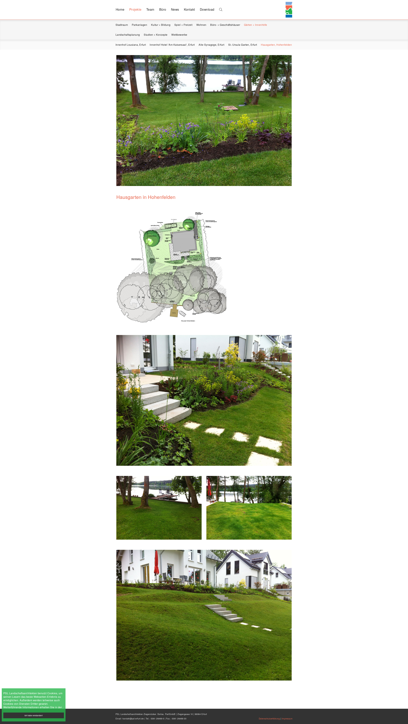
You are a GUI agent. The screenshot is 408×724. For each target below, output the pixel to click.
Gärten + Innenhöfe (255, 25)
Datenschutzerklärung (269, 718)
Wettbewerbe (179, 34)
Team (150, 9)
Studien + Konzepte (156, 34)
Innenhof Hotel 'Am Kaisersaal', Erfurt (172, 44)
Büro (162, 9)
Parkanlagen (139, 25)
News (175, 9)
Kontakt (189, 9)
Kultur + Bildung (161, 25)
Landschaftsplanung (128, 34)
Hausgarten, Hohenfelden (276, 44)
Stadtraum (122, 25)
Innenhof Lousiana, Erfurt (131, 44)
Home (120, 9)
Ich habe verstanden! (34, 715)
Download (207, 9)
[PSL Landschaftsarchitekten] (288, 6)
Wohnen (201, 25)
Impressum (287, 718)
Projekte (135, 9)
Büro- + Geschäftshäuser (225, 25)
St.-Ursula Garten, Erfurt (242, 44)
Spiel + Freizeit (183, 25)
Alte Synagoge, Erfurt (211, 44)
